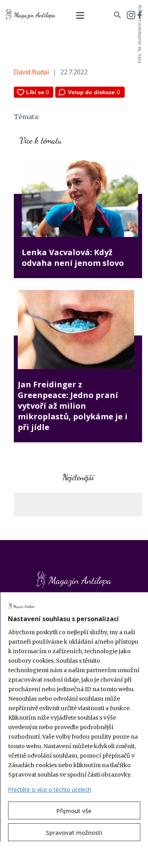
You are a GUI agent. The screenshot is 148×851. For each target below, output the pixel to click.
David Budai (31, 72)
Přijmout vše (74, 811)
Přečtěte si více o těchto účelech (49, 789)
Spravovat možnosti (74, 832)
